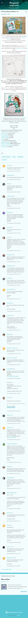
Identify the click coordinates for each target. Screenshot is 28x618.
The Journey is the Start (12, 376)
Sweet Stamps (4, 146)
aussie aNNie (10, 369)
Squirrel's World (4, 133)
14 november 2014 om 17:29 (13, 299)
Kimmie (8, 525)
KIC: (2, 140)
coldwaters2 (10, 196)
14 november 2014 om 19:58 (13, 311)
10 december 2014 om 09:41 (13, 566)
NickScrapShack (11, 492)
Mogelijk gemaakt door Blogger (14, 612)
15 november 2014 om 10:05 (13, 393)
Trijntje (8, 466)
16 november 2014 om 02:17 (13, 439)
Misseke (9, 212)
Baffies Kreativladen (5, 143)
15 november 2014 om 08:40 (13, 378)
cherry (8, 165)
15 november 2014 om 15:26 (13, 411)
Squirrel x (9, 546)
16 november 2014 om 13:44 (13, 462)
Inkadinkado (20, 156)
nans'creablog (10, 289)
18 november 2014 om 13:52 (13, 488)
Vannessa (9, 315)
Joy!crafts (4, 159)
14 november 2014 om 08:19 (13, 179)
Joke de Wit (9, 175)
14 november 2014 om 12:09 (13, 250)
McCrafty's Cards (11, 357)
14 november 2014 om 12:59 (13, 261)
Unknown (9, 427)
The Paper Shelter (4, 137)
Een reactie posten (7, 569)
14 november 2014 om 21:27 (13, 330)
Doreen (8, 227)
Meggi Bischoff (10, 557)
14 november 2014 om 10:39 (13, 233)
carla (8, 237)
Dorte (8, 183)
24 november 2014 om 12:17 (13, 553)
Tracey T (9, 415)
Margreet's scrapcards (14, 4)
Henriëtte (9, 303)
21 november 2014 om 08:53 (13, 508)
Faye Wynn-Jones (11, 348)
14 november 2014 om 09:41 (13, 208)
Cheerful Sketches (22, 45)
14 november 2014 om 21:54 (13, 353)
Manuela (9, 334)
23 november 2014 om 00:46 (13, 542)
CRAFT (2, 139)
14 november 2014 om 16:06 (13, 274)
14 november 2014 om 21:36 (13, 343)
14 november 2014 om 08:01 (13, 171)
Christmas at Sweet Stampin (7, 145)
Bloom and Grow (5, 579)
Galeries (18, 615)
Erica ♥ (8, 397)
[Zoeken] (26, 3)
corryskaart (9, 254)
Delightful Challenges (5, 142)
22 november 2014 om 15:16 (13, 521)
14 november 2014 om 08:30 (13, 192)
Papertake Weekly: (5, 136)
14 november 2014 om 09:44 (13, 223)
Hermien (9, 512)
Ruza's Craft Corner (11, 437)
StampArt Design (20, 48)
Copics (14, 156)
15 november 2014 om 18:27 (13, 423)
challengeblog (6, 80)
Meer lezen (24, 591)
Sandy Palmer (10, 266)
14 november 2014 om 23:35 (13, 364)
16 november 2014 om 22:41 (13, 473)
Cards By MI (10, 477)
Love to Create (4, 134)
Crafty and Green (11, 443)
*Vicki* (8, 278)
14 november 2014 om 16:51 (13, 285)
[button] (26, 12)
